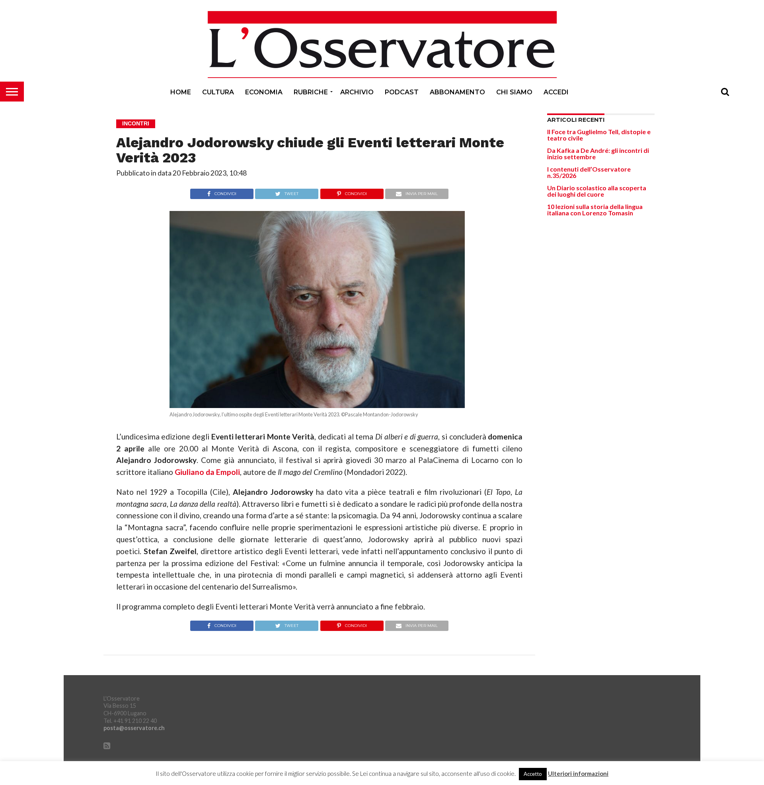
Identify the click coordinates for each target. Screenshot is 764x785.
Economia (264, 92)
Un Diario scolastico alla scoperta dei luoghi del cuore (596, 191)
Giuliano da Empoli (207, 471)
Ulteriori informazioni (578, 774)
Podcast (402, 92)
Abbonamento (457, 92)
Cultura (218, 92)
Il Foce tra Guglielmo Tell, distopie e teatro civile (599, 135)
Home (180, 92)
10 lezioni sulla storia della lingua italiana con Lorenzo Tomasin (595, 210)
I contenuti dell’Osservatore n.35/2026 (589, 172)
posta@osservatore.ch (134, 727)
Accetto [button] (533, 774)
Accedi (556, 92)
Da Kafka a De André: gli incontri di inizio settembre (598, 153)
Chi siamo (514, 92)
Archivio (357, 92)
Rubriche (311, 92)
